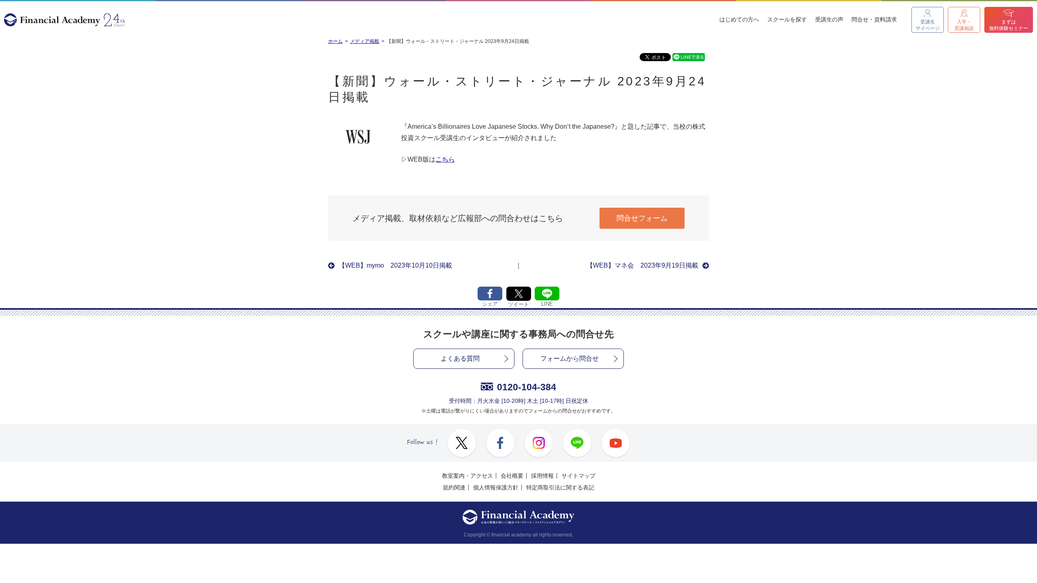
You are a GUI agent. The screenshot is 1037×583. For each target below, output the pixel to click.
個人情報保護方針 (495, 487)
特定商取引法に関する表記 (560, 487)
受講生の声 (829, 19)
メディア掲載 (364, 41)
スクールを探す (787, 19)
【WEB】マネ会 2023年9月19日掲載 (642, 265)
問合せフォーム (642, 218)
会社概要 (512, 475)
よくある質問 (460, 358)
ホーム (335, 41)
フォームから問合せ (569, 358)
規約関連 (454, 487)
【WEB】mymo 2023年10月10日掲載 (395, 265)
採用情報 (542, 475)
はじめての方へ (739, 19)
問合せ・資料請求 (874, 19)
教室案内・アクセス (467, 475)
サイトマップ (578, 475)
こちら (445, 159)
